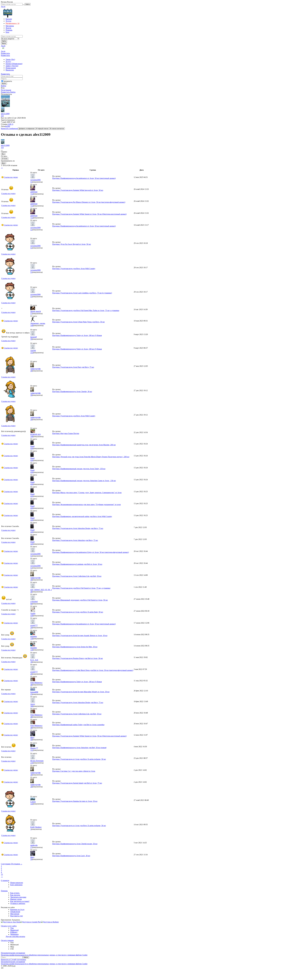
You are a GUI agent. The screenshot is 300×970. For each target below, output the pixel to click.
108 (31, 436)
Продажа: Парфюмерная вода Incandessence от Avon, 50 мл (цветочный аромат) (84, 178)
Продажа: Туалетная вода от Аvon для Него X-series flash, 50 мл (77, 612)
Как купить (14, 893)
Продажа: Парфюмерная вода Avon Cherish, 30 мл (72, 391)
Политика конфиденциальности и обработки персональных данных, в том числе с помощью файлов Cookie (44, 955)
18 (31, 662)
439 (31, 616)
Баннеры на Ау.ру (17, 910)
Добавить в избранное (26, 129)
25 (31, 694)
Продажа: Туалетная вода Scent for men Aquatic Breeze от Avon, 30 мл (79, 636)
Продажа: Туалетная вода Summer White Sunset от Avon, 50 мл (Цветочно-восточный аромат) (89, 214)
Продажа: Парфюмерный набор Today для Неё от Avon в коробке (78, 725)
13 (2, 874)
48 (31, 592)
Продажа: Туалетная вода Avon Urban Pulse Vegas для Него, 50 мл (78, 322)
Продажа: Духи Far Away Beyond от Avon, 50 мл (71, 244)
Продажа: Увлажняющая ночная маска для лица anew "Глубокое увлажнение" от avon (86, 504)
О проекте (5, 880)
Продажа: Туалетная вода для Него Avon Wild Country (73, 269)
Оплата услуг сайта (9, 926)
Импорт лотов (16, 899)
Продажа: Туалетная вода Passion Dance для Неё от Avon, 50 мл (77, 658)
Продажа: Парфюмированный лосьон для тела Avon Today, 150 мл (78, 469)
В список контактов (57, 129)
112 (31, 750)
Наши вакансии (16, 883)
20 (31, 628)
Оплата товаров (7, 940)
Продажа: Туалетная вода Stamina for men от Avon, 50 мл (74, 801)
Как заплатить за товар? (19, 901)
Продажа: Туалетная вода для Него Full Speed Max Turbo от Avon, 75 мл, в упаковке (85, 310)
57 (31, 314)
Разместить (5, 53)
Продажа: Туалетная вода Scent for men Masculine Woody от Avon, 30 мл (80, 692)
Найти (4, 41)
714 (31, 194)
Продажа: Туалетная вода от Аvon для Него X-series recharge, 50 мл (79, 759)
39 (31, 371)
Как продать (15, 895)
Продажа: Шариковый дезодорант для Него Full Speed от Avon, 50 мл (80, 600)
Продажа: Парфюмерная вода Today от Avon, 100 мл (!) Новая (77, 335)
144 (31, 804)
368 (31, 706)
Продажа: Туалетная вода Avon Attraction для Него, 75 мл (75, 540)
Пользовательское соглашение (13, 953)
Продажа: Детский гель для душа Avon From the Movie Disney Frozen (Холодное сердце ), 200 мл (90, 457)
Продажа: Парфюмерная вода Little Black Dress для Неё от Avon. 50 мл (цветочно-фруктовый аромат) (92, 670)
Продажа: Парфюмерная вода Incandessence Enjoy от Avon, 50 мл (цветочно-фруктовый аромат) (90, 552)
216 (31, 763)
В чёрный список (42, 129)
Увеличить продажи (18, 897)
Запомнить (7, 81)
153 (31, 353)
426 (31, 448)
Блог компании (16, 885)
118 (31, 639)
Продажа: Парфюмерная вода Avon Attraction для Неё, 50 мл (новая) (79, 748)
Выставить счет (16, 916)
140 (31, 325)
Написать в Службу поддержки (13, 960)
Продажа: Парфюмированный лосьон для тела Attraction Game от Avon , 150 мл (84, 481)
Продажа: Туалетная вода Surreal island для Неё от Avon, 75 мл (77, 783)
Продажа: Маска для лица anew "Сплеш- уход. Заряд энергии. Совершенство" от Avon (87, 493)
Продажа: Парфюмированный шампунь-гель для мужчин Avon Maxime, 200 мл (84, 445)
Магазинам (14, 914)
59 (31, 339)
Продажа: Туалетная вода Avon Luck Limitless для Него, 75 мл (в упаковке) (82, 293)
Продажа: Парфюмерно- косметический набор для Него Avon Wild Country (82, 516)
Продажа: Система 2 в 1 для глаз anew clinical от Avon (73, 771)
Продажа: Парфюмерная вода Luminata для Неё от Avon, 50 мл (77, 564)
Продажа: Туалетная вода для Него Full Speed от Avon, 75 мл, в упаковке (81, 588)
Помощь (4, 891)
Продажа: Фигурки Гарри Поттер (65, 433)
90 (31, 604)
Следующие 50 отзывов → (11, 864)
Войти (3, 86)
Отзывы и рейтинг (17, 903)
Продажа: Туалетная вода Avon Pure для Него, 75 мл (73, 367)
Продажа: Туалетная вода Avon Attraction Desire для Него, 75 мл (77, 528)
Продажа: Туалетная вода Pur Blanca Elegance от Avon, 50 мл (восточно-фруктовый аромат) (88, 202)
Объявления (15, 912)
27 (31, 847)
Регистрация (6, 90)
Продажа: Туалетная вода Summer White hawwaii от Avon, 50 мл (77, 190)
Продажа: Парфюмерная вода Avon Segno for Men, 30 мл (74, 647)
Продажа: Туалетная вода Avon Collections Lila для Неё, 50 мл (76, 576)
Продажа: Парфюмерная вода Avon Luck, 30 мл (71, 856)
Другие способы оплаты (15, 936)
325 (2, 116)
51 (31, 182)
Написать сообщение (9, 129)
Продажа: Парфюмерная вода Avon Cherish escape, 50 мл (74, 844)
